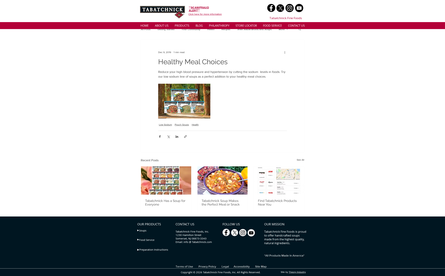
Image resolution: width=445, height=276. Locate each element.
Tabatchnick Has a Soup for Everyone (165, 202)
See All (300, 159)
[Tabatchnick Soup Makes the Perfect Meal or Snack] (222, 180)
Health (211, 29)
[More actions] (285, 52)
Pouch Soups (182, 124)
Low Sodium (165, 124)
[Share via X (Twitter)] (168, 136)
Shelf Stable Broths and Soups (254, 29)
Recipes (225, 29)
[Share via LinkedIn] (177, 136)
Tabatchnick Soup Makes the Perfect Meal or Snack (221, 202)
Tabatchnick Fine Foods (285, 18)
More (282, 29)
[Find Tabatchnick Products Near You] (279, 180)
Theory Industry (297, 272)
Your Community (190, 29)
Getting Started (166, 29)
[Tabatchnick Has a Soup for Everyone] (166, 180)
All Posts (146, 29)
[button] (299, 29)
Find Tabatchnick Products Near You (277, 202)
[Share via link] (185, 136)
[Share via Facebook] (159, 136)
